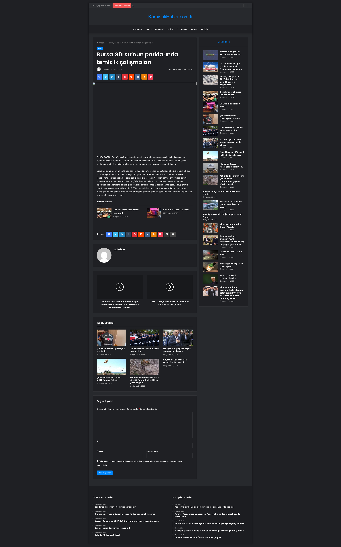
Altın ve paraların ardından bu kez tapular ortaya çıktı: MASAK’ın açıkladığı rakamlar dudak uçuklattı (231, 293)
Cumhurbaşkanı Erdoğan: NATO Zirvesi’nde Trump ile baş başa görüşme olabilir (232, 240)
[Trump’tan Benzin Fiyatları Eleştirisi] (210, 279)
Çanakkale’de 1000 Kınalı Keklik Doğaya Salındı (109, 379)
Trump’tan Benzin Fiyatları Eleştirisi (228, 277)
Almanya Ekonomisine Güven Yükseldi (230, 225)
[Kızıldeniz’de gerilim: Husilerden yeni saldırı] (210, 55)
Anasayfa (137, 29)
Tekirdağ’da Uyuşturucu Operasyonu (231, 265)
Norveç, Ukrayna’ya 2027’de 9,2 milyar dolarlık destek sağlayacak (159, 6)
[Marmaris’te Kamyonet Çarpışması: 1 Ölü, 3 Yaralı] (210, 205)
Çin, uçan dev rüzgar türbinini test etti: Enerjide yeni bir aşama (231, 66)
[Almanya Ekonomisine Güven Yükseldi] (210, 228)
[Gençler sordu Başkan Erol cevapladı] (104, 213)
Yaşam (194, 29)
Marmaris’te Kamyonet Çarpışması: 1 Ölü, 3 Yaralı (231, 204)
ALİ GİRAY (105, 69)
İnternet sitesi (152, 451)
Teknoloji (182, 29)
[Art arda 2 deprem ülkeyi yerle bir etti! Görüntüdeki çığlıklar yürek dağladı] (144, 367)
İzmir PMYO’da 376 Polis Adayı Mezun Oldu (144, 350)
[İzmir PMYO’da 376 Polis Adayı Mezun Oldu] (144, 338)
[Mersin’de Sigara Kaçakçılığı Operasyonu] (210, 168)
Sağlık (170, 29)
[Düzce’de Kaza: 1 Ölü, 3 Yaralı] (210, 255)
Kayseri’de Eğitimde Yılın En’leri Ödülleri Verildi (175, 361)
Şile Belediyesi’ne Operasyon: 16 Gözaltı (111, 350)
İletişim (204, 29)
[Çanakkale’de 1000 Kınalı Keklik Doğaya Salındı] (111, 367)
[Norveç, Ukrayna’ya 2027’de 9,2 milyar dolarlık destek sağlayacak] (210, 80)
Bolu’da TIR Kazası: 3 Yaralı (176, 209)
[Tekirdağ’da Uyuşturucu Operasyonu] (210, 267)
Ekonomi (159, 29)
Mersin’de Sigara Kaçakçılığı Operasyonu (231, 165)
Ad (98, 441)
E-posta (101, 451)
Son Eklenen (224, 42)
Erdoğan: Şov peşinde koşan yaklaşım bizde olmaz (177, 350)
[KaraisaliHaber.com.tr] (170, 16)
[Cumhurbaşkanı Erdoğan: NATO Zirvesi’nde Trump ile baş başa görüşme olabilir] (210, 240)
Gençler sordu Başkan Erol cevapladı (230, 93)
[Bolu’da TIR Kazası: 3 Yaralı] (154, 213)
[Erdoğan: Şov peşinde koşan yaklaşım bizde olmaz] (178, 338)
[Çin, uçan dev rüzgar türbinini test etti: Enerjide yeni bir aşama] (210, 67)
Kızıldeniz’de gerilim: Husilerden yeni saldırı (230, 53)
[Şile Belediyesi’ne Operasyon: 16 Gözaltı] (111, 338)
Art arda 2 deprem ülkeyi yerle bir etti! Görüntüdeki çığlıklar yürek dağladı (144, 380)
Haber (149, 29)
